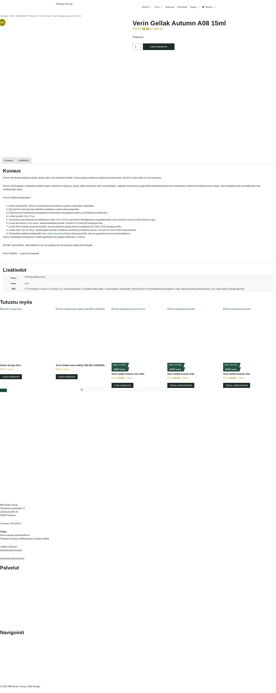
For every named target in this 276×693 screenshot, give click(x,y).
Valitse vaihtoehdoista (181, 385)
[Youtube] (9, 683)
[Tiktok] (6, 683)
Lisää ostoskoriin (158, 46)
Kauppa (193, 7)
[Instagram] (4, 683)
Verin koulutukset (10, 658)
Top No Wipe (27, 230)
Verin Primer (62, 219)
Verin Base (33, 223)
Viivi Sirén (45, 686)
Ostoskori (209, 7)
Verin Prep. (29, 216)
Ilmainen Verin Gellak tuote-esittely (18, 651)
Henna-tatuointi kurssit (13, 665)
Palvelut (145, 7)
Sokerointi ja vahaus (12, 620)
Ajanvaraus (169, 7)
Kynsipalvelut (9, 593)
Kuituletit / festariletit (12, 587)
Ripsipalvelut (8, 613)
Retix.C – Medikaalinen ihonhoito (18, 580)
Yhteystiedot (182, 7)
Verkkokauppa (9, 678)
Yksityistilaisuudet (11, 626)
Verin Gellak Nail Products (23, 16)
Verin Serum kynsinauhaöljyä (57, 233)
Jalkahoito (7, 573)
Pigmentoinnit (9, 606)
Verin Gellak (44, 16)
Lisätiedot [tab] (23, 160)
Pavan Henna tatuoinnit (13, 600)
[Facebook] (1, 683)
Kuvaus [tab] (8, 160)
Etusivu (6, 638)
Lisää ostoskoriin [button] (11, 376)
